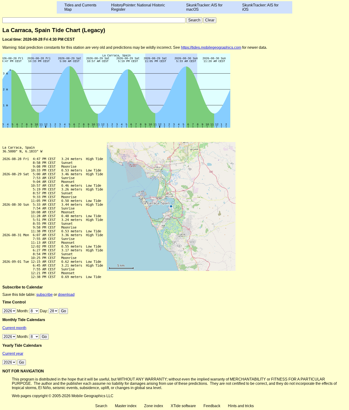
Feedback (211, 406)
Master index (126, 406)
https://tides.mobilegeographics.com (211, 47)
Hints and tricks (241, 406)
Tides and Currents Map (80, 7)
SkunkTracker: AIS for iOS (260, 7)
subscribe (44, 295)
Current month (14, 328)
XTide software (183, 406)
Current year (12, 353)
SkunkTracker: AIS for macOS (204, 7)
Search (101, 406)
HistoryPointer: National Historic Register (138, 7)
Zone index (153, 406)
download (66, 295)
